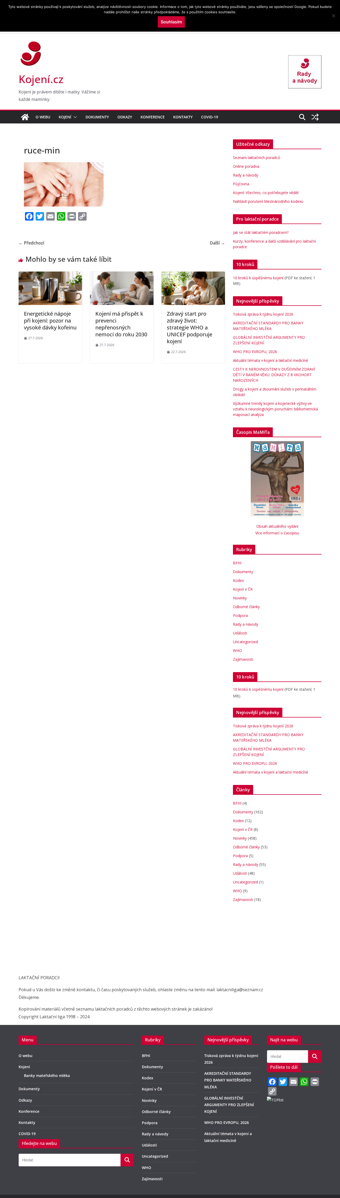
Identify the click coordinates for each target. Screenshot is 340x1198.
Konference (153, 116)
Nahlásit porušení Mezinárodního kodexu (268, 201)
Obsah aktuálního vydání (277, 526)
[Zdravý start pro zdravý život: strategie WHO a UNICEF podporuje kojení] (193, 275)
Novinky (240, 597)
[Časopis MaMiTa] (277, 444)
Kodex (238, 580)
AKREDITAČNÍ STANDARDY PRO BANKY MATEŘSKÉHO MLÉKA (227, 1080)
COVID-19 (209, 116)
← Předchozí (31, 243)
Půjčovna (241, 183)
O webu (43, 116)
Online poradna (246, 166)
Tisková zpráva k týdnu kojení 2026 (263, 314)
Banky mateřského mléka (47, 1075)
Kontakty (183, 116)
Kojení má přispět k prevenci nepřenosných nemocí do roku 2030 (121, 324)
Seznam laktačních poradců (256, 157)
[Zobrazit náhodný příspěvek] (315, 117)
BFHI (237, 562)
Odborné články (246, 606)
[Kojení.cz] (25, 117)
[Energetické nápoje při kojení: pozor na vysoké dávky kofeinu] (50, 275)
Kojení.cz (41, 79)
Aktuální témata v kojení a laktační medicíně (270, 360)
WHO (237, 650)
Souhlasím (171, 21)
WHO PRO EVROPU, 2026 (256, 351)
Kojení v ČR (243, 589)
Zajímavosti (243, 659)
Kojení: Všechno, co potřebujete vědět (266, 192)
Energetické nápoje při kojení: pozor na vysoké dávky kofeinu (50, 320)
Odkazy (124, 116)
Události (240, 633)
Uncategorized (245, 641)
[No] (333, 15)
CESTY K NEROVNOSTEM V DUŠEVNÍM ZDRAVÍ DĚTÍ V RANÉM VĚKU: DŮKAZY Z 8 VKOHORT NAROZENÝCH (274, 375)
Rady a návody (245, 175)
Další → (217, 243)
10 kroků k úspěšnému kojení (258, 277)
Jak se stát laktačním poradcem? (260, 232)
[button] (74, 117)
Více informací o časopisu (277, 532)
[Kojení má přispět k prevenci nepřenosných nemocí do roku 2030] (122, 275)
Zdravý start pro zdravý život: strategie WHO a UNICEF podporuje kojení (189, 327)
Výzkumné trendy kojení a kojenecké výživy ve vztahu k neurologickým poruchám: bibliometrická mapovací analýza (275, 409)
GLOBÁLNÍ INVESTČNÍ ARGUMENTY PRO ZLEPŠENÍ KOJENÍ (229, 1105)
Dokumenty (97, 116)
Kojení (65, 116)
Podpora (240, 615)
